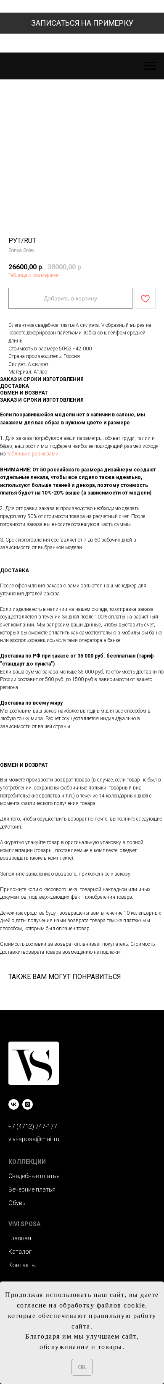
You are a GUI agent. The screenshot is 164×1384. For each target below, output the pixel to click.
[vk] (13, 1104)
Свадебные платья (34, 1176)
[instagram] (27, 1104)
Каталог (20, 1251)
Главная (19, 1238)
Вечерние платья (32, 1189)
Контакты (22, 1265)
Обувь (17, 1203)
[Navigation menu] (150, 66)
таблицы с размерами (32, 454)
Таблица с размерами (33, 275)
